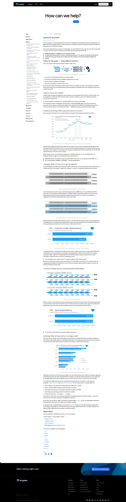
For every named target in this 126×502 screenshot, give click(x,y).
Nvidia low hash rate (31, 78)
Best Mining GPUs (84, 487)
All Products (70, 482)
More (41, 4)
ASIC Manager (83, 485)
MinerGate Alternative (31, 98)
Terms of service (27, 500)
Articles (45, 33)
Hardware (28, 108)
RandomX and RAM (31, 70)
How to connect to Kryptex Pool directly (33, 61)
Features (99, 485)
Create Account (103, 4)
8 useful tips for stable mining (33, 71)
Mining (27, 42)
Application (29, 39)
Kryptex (28, 37)
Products (30, 4)
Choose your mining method (101, 469)
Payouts (28, 111)
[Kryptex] (20, 4)
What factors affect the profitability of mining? (31, 67)
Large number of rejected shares (32, 54)
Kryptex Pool (71, 485)
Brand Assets (100, 493)
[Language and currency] (110, 4)
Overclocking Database (85, 491)
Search (76, 21)
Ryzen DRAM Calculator (66, 383)
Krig (69, 493)
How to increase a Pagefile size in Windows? (33, 47)
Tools (36, 4)
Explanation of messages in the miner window (33, 84)
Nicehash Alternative (31, 96)
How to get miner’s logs (31, 82)
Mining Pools (29, 118)
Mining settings (30, 76)
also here (78, 400)
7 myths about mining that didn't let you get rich (33, 74)
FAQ (27, 34)
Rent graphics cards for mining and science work (33, 51)
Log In (95, 4)
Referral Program (100, 482)
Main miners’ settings (31, 80)
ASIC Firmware (83, 482)
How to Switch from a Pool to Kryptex (32, 102)
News (98, 489)
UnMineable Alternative (31, 100)
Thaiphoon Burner (53, 383)
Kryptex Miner (71, 487)
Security (28, 113)
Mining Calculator (84, 489)
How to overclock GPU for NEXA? (32, 91)
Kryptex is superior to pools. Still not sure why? (33, 44)
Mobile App (70, 489)
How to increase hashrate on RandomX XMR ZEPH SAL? (32, 94)
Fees (98, 487)
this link (72, 405)
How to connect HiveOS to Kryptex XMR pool (32, 64)
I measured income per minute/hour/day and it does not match (33, 57)
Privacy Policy (35, 500)
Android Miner (71, 491)
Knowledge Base (100, 491)
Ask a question (30, 121)
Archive (28, 116)
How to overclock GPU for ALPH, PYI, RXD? (33, 88)
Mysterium (29, 105)
